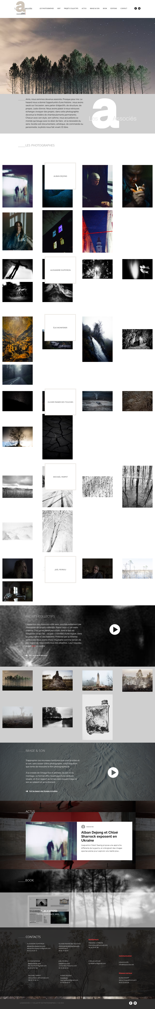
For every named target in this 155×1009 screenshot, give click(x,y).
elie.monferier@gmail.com (37, 966)
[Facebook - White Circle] (130, 1003)
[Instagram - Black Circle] (139, 8)
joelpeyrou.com (64, 963)
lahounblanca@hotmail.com (38, 978)
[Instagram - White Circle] (135, 1003)
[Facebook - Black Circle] (135, 8)
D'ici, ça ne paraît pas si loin (38, 655)
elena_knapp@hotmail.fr (128, 980)
